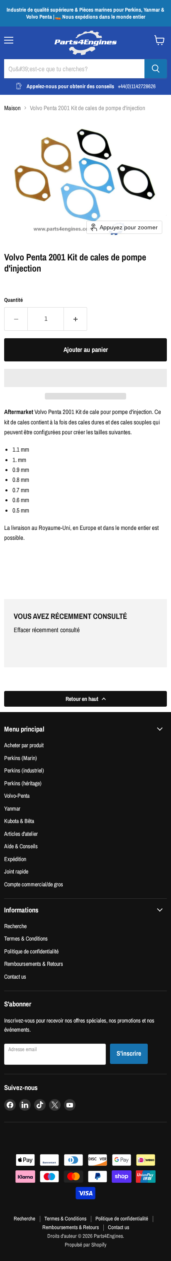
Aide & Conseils (21, 846)
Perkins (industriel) (24, 770)
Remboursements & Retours (33, 963)
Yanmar (12, 808)
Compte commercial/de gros (33, 884)
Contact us (15, 976)
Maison (12, 107)
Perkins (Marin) (20, 758)
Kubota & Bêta (19, 821)
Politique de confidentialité (31, 951)
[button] (85, 378)
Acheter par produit (24, 745)
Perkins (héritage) (23, 783)
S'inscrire (129, 1053)
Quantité (13, 300)
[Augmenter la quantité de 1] (75, 318)
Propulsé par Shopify (85, 1244)
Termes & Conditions (26, 938)
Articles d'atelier (21, 833)
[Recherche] (155, 68)
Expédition (15, 859)
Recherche (15, 926)
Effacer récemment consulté (47, 630)
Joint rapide (16, 871)
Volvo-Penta (16, 795)
